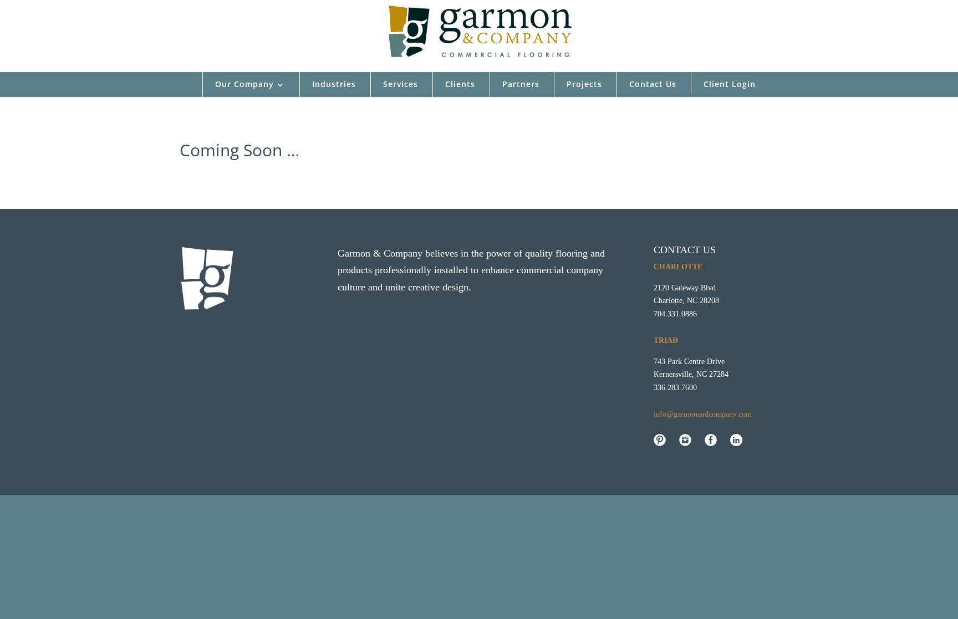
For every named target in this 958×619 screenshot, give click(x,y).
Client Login (730, 84)
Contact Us (652, 84)
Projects (584, 84)
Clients (460, 84)
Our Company (244, 84)
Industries (334, 84)
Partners (520, 84)
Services (400, 84)
